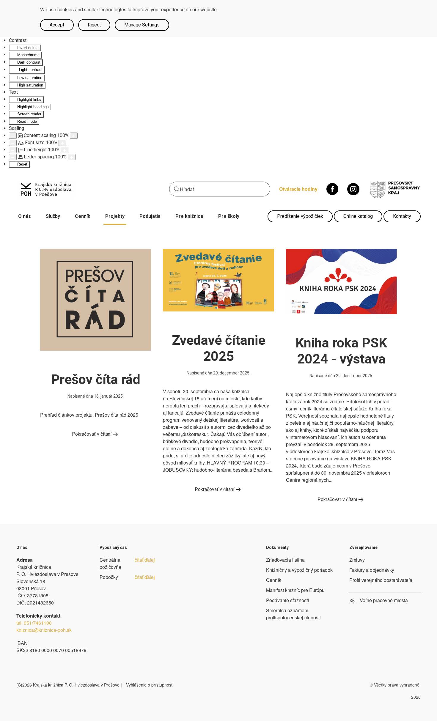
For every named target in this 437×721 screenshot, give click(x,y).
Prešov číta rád (95, 379)
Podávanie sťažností (287, 600)
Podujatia (150, 216)
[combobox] (219, 189)
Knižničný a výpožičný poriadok (299, 569)
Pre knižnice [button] (189, 216)
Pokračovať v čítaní (91, 434)
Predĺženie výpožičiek (300, 216)
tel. (34, 622)
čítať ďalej (145, 559)
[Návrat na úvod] (46, 189)
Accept (57, 25)
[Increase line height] (64, 150)
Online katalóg (358, 216)
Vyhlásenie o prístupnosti (149, 685)
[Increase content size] (74, 136)
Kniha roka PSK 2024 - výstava (341, 351)
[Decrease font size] (13, 143)
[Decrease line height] (13, 150)
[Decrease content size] (13, 136)
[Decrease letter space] (13, 157)
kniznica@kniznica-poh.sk (44, 629)
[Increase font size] (62, 143)
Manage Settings (142, 25)
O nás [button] (24, 216)
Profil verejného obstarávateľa (380, 580)
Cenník (82, 216)
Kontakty (402, 216)
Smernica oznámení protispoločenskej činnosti (293, 614)
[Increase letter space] (72, 157)
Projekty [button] (115, 216)
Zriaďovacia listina (285, 559)
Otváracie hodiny (298, 188)
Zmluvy (357, 559)
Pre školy (228, 216)
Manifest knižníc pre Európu (295, 590)
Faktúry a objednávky (371, 569)
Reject (94, 25)
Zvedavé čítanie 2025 (218, 348)
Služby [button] (53, 216)
